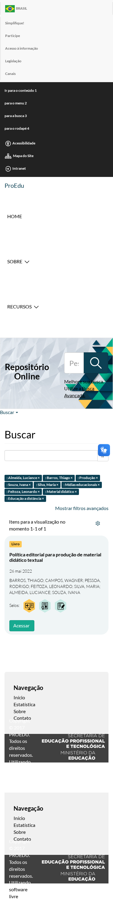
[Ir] (95, 362)
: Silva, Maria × (47, 484)
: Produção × (88, 478)
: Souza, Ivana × (19, 484)
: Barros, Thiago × (59, 478)
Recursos (19, 306)
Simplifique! (14, 23)
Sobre (14, 261)
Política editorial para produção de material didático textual (55, 557)
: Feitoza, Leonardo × (23, 491)
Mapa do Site (23, 155)
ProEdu (14, 185)
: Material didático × (61, 491)
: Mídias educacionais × (82, 484)
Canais (10, 73)
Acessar (21, 625)
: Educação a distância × (25, 498)
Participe (12, 35)
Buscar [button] (7, 412)
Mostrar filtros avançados (81, 508)
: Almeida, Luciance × (23, 478)
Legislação (13, 61)
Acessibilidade (23, 143)
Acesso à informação (21, 48)
